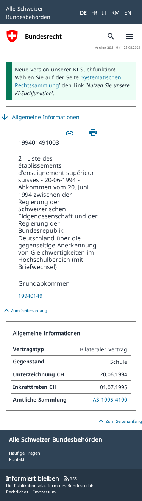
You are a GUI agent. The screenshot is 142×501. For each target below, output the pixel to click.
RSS (70, 478)
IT (104, 12)
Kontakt (17, 459)
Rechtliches (17, 492)
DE (83, 12)
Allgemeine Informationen (40, 117)
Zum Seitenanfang (24, 310)
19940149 (30, 295)
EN (127, 12)
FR (94, 12)
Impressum (44, 492)
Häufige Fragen (24, 453)
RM (115, 12)
